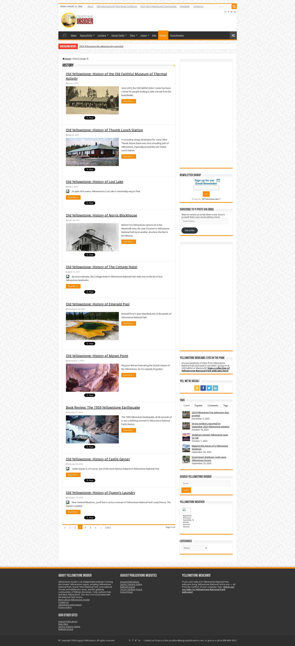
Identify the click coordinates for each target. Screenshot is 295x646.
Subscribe (189, 230)
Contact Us (198, 6)
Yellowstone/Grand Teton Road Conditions (117, 6)
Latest (187, 405)
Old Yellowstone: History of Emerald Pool (98, 304)
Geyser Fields (117, 35)
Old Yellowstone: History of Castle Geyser (98, 459)
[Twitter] (231, 12)
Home (64, 35)
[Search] (234, 6)
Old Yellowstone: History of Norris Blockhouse (101, 215)
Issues (144, 35)
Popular (198, 405)
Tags (225, 405)
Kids (154, 35)
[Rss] (225, 12)
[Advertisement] (162, 20)
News (73, 35)
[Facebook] (228, 12)
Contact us (63, 602)
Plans (132, 35)
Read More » (128, 101)
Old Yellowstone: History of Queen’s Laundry (100, 493)
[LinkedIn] (235, 12)
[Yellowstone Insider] (77, 20)
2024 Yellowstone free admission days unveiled (101, 46)
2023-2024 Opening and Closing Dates (158, 6)
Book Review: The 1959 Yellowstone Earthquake (103, 407)
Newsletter (185, 6)
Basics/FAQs (86, 35)
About (90, 6)
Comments (213, 405)
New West (63, 624)
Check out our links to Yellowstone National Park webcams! (208, 589)
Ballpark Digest (65, 629)
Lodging (102, 35)
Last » (108, 527)
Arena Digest (126, 592)
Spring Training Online (69, 626)
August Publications (68, 621)
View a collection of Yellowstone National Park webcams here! (205, 369)
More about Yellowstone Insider (74, 599)
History (163, 35)
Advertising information (70, 605)
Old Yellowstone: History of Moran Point (97, 356)
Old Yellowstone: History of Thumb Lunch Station (104, 130)
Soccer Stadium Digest (131, 589)
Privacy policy (65, 607)
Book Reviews (177, 35)
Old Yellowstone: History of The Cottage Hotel (101, 267)
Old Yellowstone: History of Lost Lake (94, 182)
